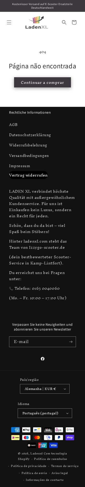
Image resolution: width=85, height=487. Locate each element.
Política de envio (34, 473)
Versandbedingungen (29, 155)
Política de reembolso (50, 459)
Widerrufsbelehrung (28, 145)
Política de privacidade (28, 466)
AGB (13, 124)
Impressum (19, 166)
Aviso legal (59, 473)
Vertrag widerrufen (28, 175)
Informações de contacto (44, 480)
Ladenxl (36, 453)
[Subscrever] (71, 341)
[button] (9, 22)
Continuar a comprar (42, 82)
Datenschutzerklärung (30, 135)
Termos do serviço (65, 466)
